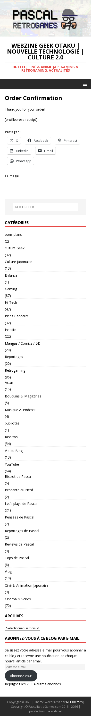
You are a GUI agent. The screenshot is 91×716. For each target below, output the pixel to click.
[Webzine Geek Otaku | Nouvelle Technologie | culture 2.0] (45, 33)
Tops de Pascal (17, 558)
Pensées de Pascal (19, 517)
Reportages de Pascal (22, 530)
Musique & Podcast (20, 409)
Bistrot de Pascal (18, 476)
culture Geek (15, 248)
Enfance (11, 275)
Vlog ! (9, 571)
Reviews (11, 436)
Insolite (10, 329)
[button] (84, 83)
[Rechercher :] (45, 207)
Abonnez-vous (21, 675)
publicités (12, 423)
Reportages (14, 356)
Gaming (11, 289)
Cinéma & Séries (18, 599)
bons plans (13, 234)
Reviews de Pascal (19, 544)
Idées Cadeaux (16, 316)
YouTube (12, 464)
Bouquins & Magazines (23, 396)
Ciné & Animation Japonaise (27, 585)
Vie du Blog (14, 450)
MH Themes (74, 702)
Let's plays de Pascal (21, 503)
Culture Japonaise (18, 261)
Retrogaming (15, 370)
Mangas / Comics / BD (23, 343)
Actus (9, 382)
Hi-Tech (11, 302)
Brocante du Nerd (19, 490)
